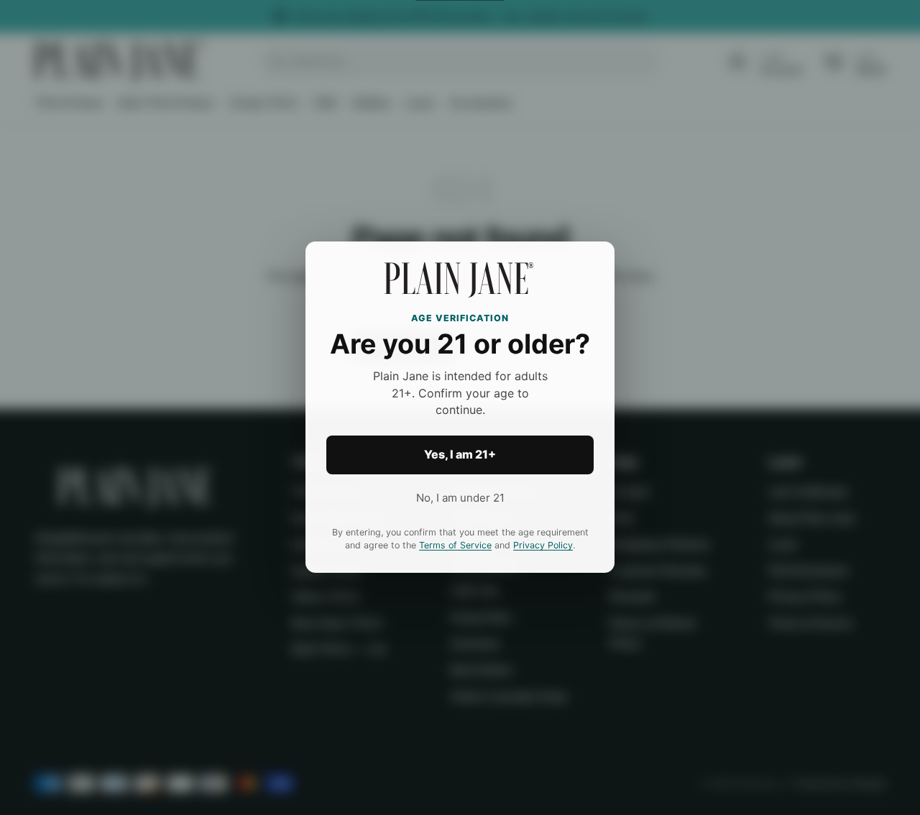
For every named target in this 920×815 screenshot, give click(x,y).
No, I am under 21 (460, 498)
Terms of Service (455, 545)
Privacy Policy (543, 545)
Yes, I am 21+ (460, 455)
